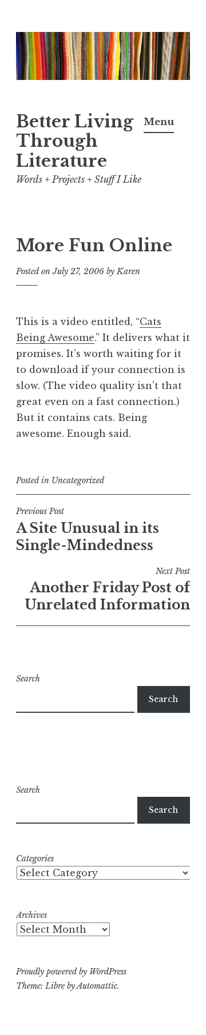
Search (28, 678)
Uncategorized (78, 480)
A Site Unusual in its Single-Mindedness (87, 529)
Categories (35, 858)
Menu (159, 121)
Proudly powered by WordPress (71, 971)
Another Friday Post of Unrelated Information (107, 589)
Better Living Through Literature (74, 141)
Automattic (97, 986)
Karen (128, 271)
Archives (31, 915)
